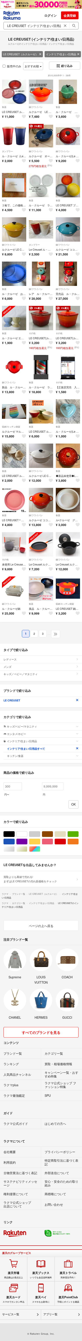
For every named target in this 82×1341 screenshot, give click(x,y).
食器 (4, 107)
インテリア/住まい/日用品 (61, 54)
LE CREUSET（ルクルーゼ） (20, 54)
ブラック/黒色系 (14, 834)
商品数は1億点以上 (13, 1275)
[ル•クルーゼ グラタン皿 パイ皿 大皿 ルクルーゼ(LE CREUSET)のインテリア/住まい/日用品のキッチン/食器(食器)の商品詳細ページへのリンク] (68, 500)
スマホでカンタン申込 (13, 1299)
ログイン (50, 15)
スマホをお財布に (41, 1299)
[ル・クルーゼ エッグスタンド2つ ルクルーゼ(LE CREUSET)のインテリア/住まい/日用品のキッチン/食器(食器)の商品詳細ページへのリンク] (14, 318)
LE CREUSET (11, 700)
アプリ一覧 (50, 1314)
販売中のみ (14, 66)
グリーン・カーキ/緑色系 (78, 834)
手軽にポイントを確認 (68, 1299)
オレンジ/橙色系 (78, 842)
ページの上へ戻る (41, 926)
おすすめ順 (32, 66)
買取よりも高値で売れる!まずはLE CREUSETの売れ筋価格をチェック (30, 879)
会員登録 (70, 15)
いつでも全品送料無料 (41, 1275)
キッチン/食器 (15, 756)
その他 (32, 333)
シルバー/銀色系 (14, 849)
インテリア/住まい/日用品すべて (26, 749)
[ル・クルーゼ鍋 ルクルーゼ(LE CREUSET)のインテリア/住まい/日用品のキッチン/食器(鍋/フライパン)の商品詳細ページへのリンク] (14, 588)
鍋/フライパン (36, 107)
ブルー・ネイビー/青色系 (14, 842)
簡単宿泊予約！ (68, 1275)
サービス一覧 (10, 1314)
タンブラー (7, 151)
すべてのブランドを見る (41, 1032)
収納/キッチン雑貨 (11, 426)
